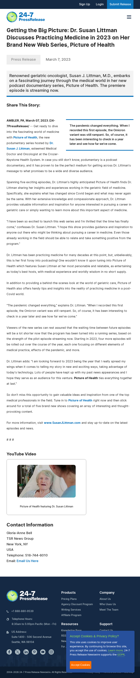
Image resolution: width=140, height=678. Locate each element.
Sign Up (84, 4)
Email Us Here (27, 561)
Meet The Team (109, 610)
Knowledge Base (71, 630)
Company (107, 592)
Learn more (115, 650)
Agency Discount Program (77, 604)
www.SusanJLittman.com (62, 422)
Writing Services (71, 610)
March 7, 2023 (58, 59)
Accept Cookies (80, 664)
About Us (105, 599)
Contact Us (106, 630)
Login (100, 4)
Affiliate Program (71, 615)
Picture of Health (25, 137)
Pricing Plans (69, 599)
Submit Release (120, 4)
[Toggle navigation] (129, 17)
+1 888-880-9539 (22, 611)
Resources (69, 624)
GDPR (121, 654)
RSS (63, 636)
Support (106, 624)
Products (68, 592)
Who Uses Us (108, 604)
